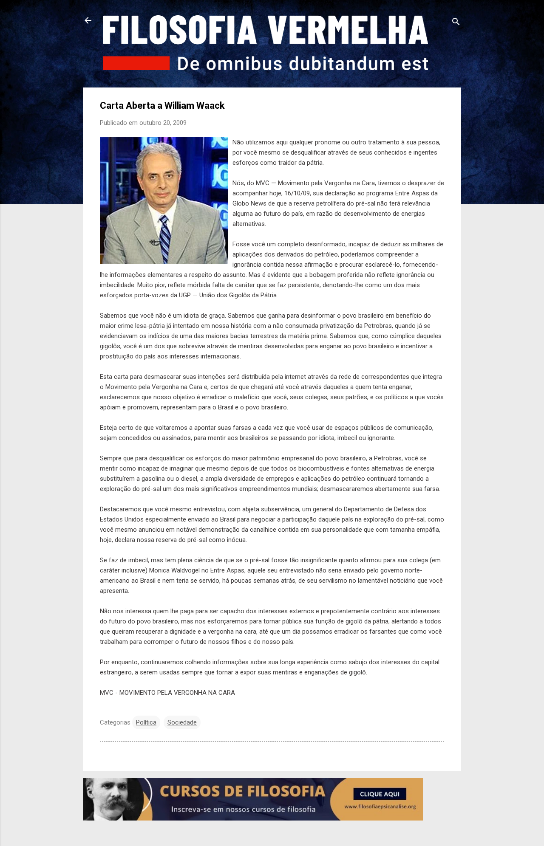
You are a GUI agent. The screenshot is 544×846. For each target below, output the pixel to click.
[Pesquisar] (456, 23)
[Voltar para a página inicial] (88, 21)
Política (146, 722)
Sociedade (182, 722)
